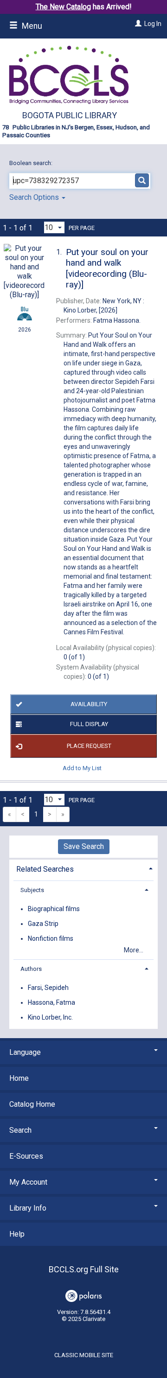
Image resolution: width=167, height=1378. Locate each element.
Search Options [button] (35, 197)
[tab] (83, 868)
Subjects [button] (32, 890)
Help (17, 1234)
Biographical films (54, 908)
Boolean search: (31, 162)
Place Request (89, 745)
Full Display (89, 724)
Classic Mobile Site (83, 1355)
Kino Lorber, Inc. (50, 1017)
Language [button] (25, 1052)
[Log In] (137, 23)
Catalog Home (32, 1104)
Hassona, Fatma (51, 1002)
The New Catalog (63, 6)
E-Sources (26, 1156)
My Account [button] (28, 1182)
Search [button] (20, 1130)
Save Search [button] (84, 846)
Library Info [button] (27, 1208)
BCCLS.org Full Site (84, 1269)
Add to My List (82, 767)
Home (19, 1078)
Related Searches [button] (45, 869)
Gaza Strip (43, 923)
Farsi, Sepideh (48, 987)
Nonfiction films (50, 938)
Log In (152, 23)
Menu (31, 26)
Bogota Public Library (69, 115)
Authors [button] (31, 968)
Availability (89, 704)
